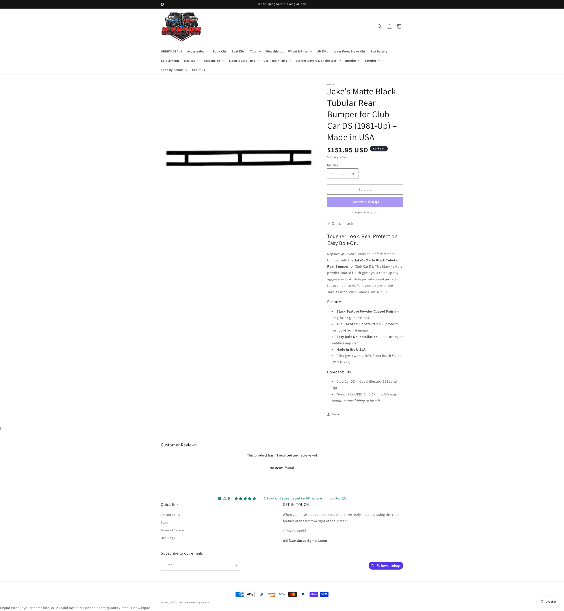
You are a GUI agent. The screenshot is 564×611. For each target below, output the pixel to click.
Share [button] (336, 414)
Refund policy (170, 515)
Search (166, 522)
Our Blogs (168, 538)
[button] (197, 51)
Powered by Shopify (198, 602)
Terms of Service (172, 530)
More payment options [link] (365, 212)
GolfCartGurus (178, 602)
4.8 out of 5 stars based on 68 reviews (293, 498)
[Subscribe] (235, 565)
